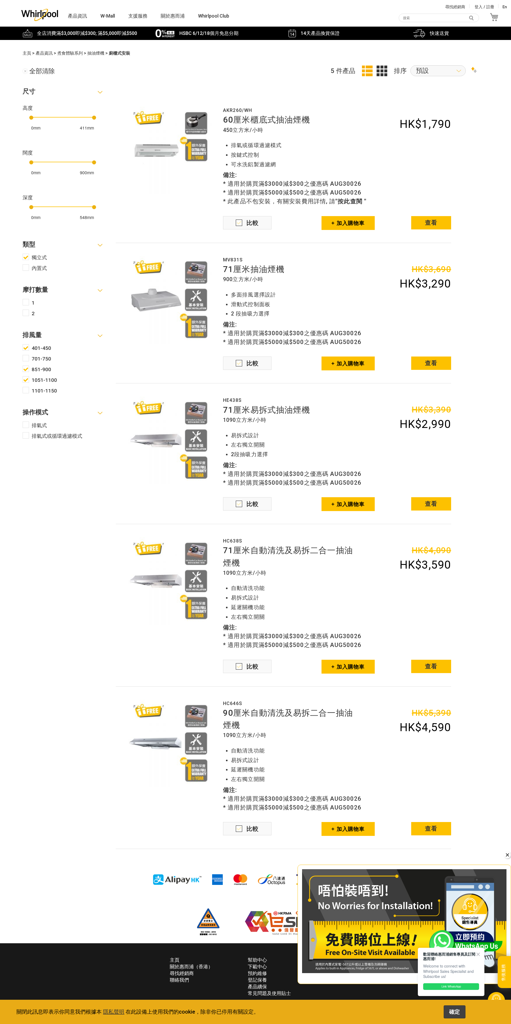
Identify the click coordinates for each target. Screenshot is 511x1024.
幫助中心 (257, 960)
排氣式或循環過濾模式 (57, 436)
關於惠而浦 (173, 16)
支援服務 (137, 16)
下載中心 (257, 966)
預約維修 (257, 973)
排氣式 (39, 425)
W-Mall (107, 16)
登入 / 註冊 (484, 7)
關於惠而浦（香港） (191, 966)
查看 (431, 222)
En (504, 7)
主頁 (174, 960)
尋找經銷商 (455, 7)
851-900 (41, 369)
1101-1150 (44, 391)
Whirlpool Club (213, 16)
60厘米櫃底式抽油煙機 (266, 120)
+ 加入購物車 (348, 223)
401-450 (41, 348)
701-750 (41, 359)
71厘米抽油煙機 (254, 269)
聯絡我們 (179, 980)
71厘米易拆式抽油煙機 (266, 410)
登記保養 (257, 980)
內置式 (39, 268)
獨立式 (39, 257)
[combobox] (439, 18)
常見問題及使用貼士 (269, 993)
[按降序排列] (474, 71)
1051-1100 (44, 380)
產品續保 (257, 986)
